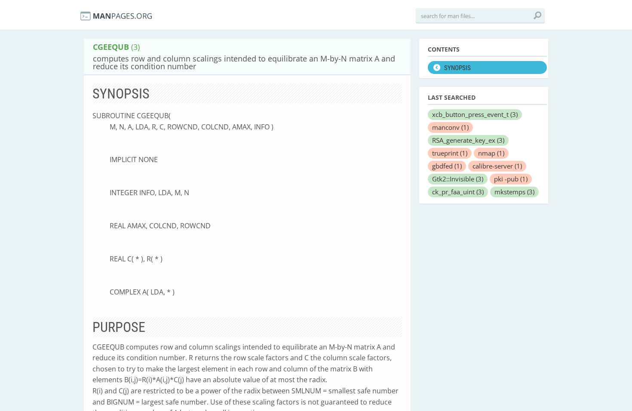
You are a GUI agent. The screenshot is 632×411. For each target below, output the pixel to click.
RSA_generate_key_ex (468, 140)
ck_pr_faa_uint (458, 191)
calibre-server (497, 166)
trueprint (449, 153)
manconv (450, 127)
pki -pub (511, 179)
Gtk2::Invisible (457, 179)
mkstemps (514, 191)
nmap (491, 153)
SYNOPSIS (457, 68)
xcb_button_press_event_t (475, 114)
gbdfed (447, 166)
